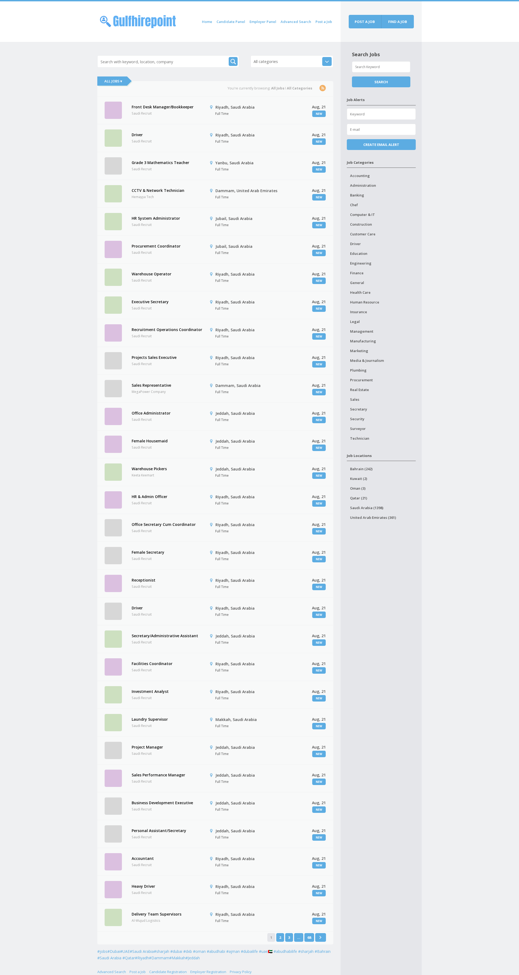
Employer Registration (208, 971)
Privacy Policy (241, 971)
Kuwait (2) (358, 478)
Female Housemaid (150, 440)
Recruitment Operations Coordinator (167, 329)
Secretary (358, 409)
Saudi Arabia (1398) (366, 507)
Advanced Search (296, 21)
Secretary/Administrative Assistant (165, 635)
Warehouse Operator (151, 273)
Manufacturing (363, 341)
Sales (354, 399)
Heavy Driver (143, 886)
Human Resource (364, 302)
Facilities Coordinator (152, 663)
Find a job (397, 21)
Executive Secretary (150, 301)
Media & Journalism (367, 360)
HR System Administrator (156, 218)
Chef (354, 204)
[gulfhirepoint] (137, 20)
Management (361, 331)
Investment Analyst (150, 691)
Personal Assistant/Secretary (159, 830)
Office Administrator (151, 413)
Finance (357, 273)
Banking (357, 195)
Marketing (359, 350)
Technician (359, 438)
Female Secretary (148, 552)
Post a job (365, 21)
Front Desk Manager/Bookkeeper (163, 106)
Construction (361, 224)
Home (207, 21)
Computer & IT (362, 214)
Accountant (143, 858)
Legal (355, 321)
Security (357, 418)
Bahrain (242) (361, 468)
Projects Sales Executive (154, 357)
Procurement (361, 380)
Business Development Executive (162, 802)
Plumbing (358, 370)
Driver (137, 134)
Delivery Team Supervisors (156, 914)
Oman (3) (357, 488)
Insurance (358, 311)
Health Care (360, 292)
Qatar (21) (358, 498)
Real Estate (359, 389)
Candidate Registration (168, 971)
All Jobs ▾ (113, 81)
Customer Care (362, 234)
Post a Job (323, 21)
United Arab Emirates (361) (373, 517)
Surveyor (358, 428)
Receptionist (143, 580)
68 (309, 937)
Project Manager (147, 747)
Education (358, 253)
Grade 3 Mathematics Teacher (160, 162)
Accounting (360, 175)
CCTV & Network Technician (158, 190)
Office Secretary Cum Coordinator (164, 524)
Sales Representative (151, 385)
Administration (363, 185)
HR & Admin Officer (149, 496)
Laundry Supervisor (150, 719)
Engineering (360, 263)
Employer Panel (262, 21)
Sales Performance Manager (158, 774)
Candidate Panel (231, 21)
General (357, 282)
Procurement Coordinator (156, 246)
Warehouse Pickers (149, 468)
